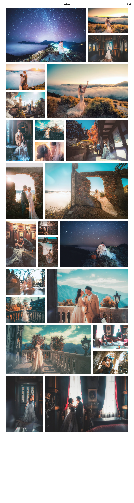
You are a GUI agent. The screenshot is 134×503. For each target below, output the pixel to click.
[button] (67, 4)
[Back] (7, 4)
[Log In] (128, 4)
